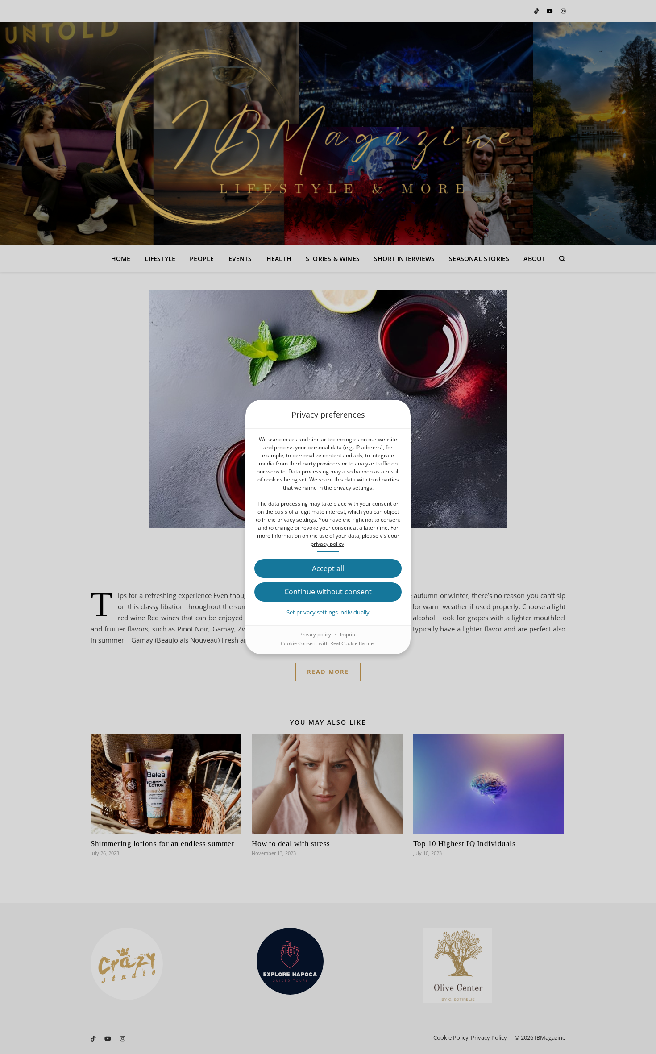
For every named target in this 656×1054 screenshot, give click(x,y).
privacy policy (327, 544)
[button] (328, 568)
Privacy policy (315, 634)
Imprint (348, 634)
